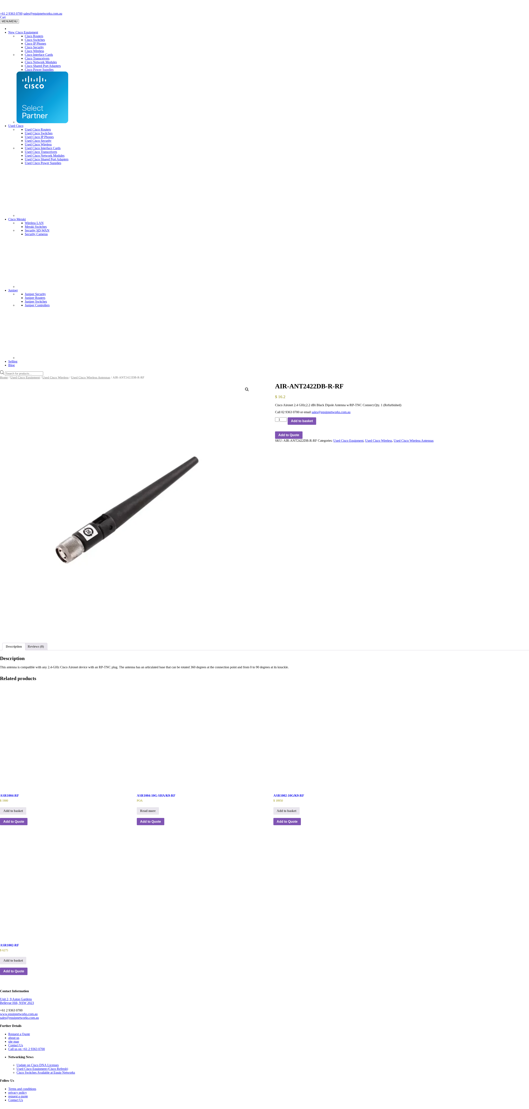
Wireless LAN (34, 223)
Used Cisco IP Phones (39, 137)
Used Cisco (15, 126)
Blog (11, 365)
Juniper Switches (36, 301)
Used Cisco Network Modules (44, 155)
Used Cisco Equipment (25, 377)
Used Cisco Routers (38, 129)
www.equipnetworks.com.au (19, 1014)
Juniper (13, 290)
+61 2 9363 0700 (11, 13)
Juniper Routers (35, 298)
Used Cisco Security (38, 140)
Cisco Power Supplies (39, 69)
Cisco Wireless (34, 51)
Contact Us (15, 1045)
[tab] (13, 646)
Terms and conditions (22, 1089)
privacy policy (17, 1092)
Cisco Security (34, 47)
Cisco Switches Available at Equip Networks (46, 1072)
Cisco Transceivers (37, 58)
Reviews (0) (36, 646)
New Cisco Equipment (23, 32)
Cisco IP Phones (35, 43)
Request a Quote (19, 1034)
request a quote (18, 1096)
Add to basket (302, 421)
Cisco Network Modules (41, 62)
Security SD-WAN (37, 230)
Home (4, 377)
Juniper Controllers (37, 305)
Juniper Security (35, 294)
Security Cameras (36, 234)
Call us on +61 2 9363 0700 (26, 1049)
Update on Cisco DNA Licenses (38, 1065)
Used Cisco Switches (38, 133)
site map (13, 1041)
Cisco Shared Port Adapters (43, 66)
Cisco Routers (34, 36)
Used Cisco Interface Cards (43, 148)
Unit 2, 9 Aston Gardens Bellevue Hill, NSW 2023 (17, 1001)
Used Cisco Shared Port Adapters (46, 159)
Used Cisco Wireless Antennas (90, 377)
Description (14, 646)
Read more (148, 811)
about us (13, 1038)
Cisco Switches (35, 40)
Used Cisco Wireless (38, 144)
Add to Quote (288, 435)
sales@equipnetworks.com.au (42, 13)
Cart (3, 17)
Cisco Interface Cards (39, 54)
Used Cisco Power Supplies (43, 163)
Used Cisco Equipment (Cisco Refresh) (42, 1069)
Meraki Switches (36, 226)
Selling (12, 361)
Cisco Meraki (17, 219)
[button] (247, 389)
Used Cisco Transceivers (41, 152)
